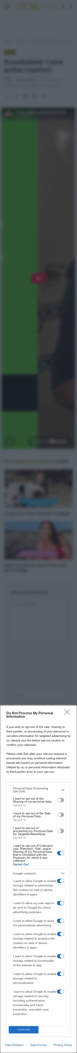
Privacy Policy (62, 1045)
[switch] (60, 800)
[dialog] (38, 879)
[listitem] (38, 790)
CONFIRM (23, 1029)
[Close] (69, 713)
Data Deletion (14, 1045)
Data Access (38, 1045)
